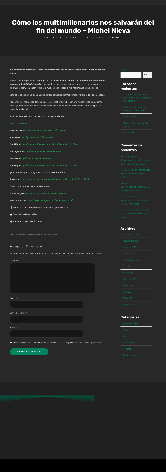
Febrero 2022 (129, 279)
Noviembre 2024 (131, 240)
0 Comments (115, 37)
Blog (125, 329)
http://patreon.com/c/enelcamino (37, 137)
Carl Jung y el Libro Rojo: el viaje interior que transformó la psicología (137, 97)
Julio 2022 (128, 266)
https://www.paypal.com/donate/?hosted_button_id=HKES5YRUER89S (55, 179)
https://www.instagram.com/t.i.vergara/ (46, 193)
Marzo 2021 (129, 298)
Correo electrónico (18, 313)
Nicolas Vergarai (128, 156)
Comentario (15, 260)
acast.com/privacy (33, 234)
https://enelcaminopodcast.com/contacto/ (45, 130)
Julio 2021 (128, 291)
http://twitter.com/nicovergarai (35, 158)
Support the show (18, 123)
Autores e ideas (130, 323)
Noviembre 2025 (131, 234)
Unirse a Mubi (130, 116)
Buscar (123, 69)
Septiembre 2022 (131, 260)
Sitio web (14, 328)
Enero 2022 (128, 285)
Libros (126, 336)
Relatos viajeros (131, 355)
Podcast (127, 348)
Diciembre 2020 (130, 304)
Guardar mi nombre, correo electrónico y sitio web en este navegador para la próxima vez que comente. (58, 343)
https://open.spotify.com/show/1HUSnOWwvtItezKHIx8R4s (49, 144)
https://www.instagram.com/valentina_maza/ (50, 200)
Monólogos (128, 342)
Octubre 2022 (129, 253)
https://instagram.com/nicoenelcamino (42, 151)
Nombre (14, 298)
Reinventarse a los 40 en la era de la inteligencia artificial (135, 173)
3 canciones (128, 132)
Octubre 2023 (129, 247)
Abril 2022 (128, 272)
